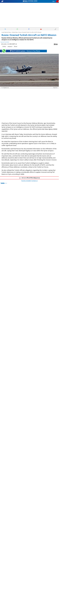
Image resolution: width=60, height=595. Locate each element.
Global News (15, 32)
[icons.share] (57, 1)
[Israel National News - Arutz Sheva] (30, 1)
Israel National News (6, 32)
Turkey (4, 46)
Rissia (15, 46)
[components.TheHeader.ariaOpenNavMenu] (9, 1)
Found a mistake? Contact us (29, 180)
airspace (10, 46)
